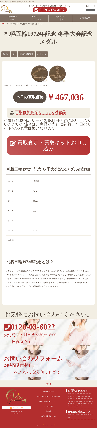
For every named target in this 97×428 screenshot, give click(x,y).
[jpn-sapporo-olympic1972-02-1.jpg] (57, 74)
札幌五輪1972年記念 (26, 54)
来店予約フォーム (48, 392)
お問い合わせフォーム (48, 416)
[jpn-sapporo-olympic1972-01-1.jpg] (39, 74)
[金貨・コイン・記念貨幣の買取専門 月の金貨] (6, 9)
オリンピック (41, 54)
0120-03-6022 (51, 9)
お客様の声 (85, 18)
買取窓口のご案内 (60, 18)
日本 (14, 54)
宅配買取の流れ (12, 18)
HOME (48, 384)
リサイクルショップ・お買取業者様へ (48, 396)
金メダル (6, 54)
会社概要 (48, 411)
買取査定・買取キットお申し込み (51, 145)
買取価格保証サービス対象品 (40, 112)
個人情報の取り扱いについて (48, 401)
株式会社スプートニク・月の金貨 (47, 425)
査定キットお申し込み (36, 18)
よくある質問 (48, 406)
